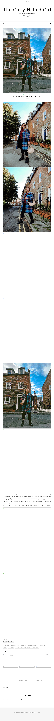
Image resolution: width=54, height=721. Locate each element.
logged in (11, 699)
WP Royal (38, 712)
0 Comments (48, 651)
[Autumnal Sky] (5, 656)
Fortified (5, 687)
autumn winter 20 (14, 645)
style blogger (11, 647)
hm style (5, 647)
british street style (23, 645)
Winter (29, 94)
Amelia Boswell (6, 645)
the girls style (35, 647)
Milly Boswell (6, 651)
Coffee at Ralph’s (24, 679)
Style (24, 94)
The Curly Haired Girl (27, 10)
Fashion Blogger (42, 645)
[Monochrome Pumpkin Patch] (48, 656)
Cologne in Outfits (41, 679)
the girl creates (28, 647)
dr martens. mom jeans (32, 645)
